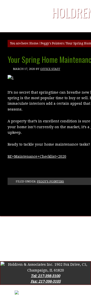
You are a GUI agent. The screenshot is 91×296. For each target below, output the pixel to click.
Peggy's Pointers (52, 43)
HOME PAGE (12, 224)
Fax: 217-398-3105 (46, 281)
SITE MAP (16, 230)
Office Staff (50, 69)
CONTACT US (60, 224)
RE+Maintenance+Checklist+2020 (37, 156)
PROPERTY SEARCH (46, 230)
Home (33, 43)
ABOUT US (36, 224)
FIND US (83, 224)
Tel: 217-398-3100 (45, 276)
